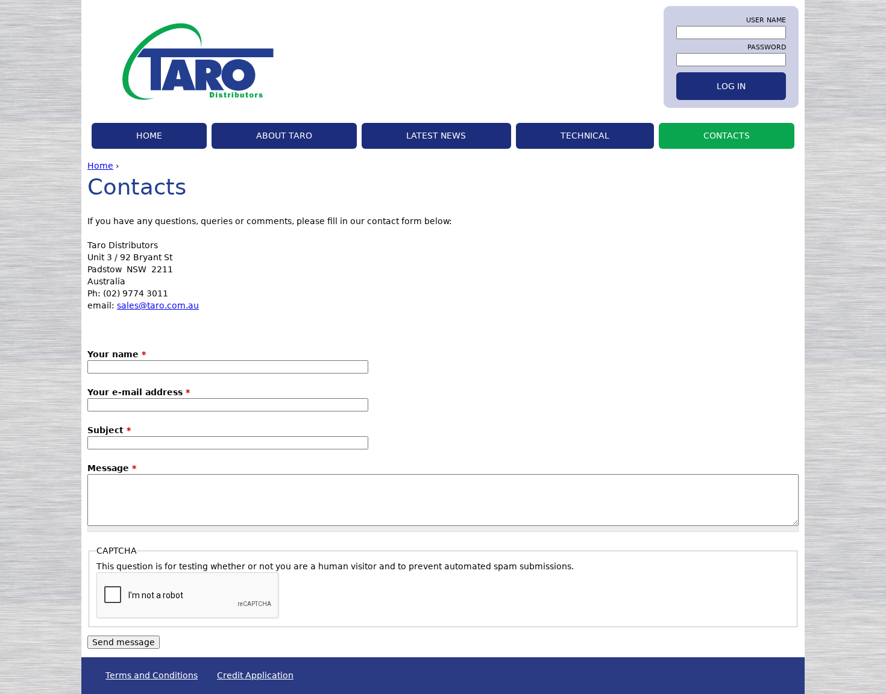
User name (766, 19)
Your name (116, 354)
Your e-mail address (138, 392)
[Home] (180, 60)
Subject (109, 430)
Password (766, 47)
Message (111, 468)
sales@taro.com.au (158, 305)
